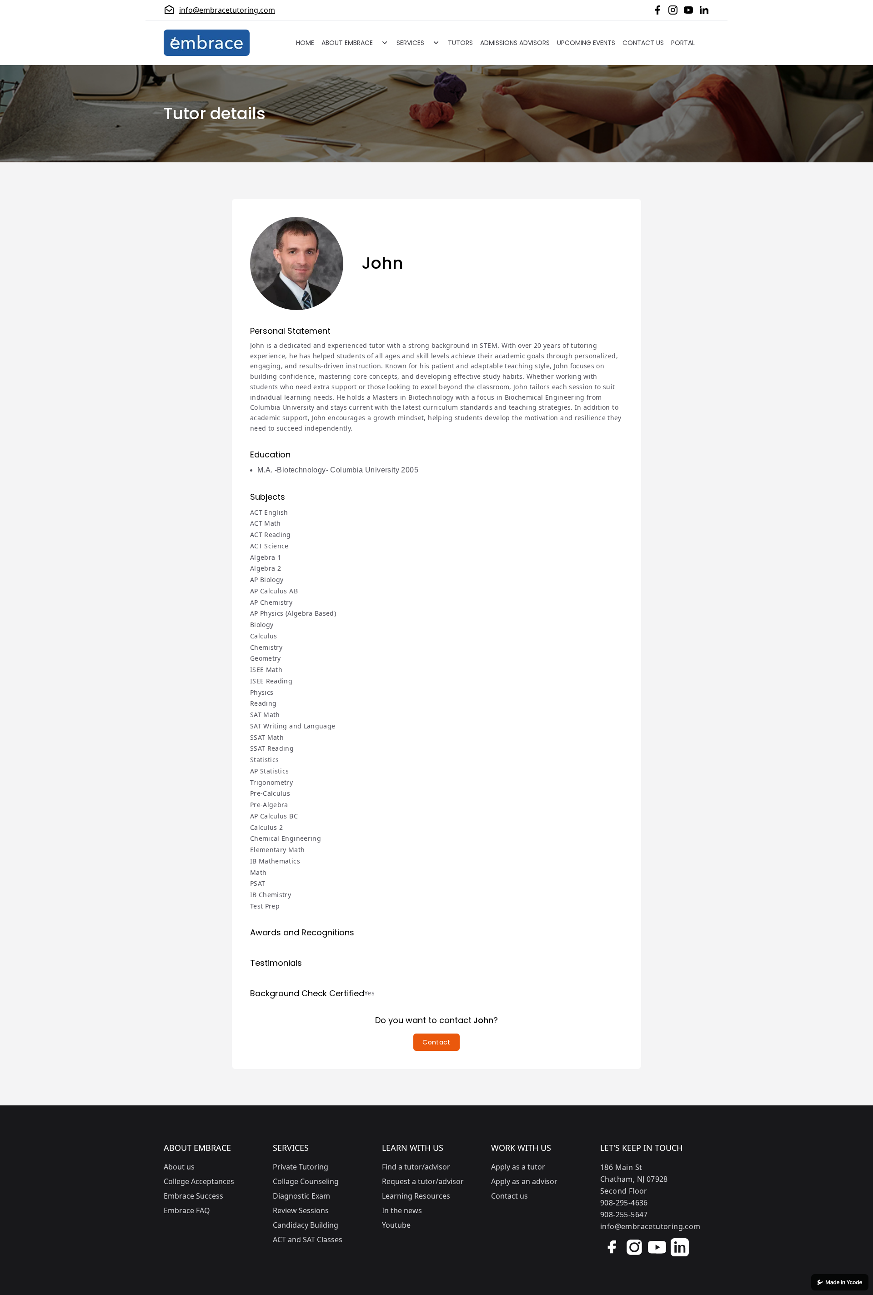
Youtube (396, 1225)
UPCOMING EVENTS (586, 42)
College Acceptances (199, 1181)
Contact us (509, 1196)
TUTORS (460, 42)
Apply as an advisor (524, 1181)
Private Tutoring (300, 1167)
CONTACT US (643, 42)
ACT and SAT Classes (307, 1240)
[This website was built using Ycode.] (839, 1282)
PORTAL (683, 42)
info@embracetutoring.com (227, 10)
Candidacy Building (305, 1225)
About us (179, 1167)
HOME (305, 42)
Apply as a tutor (518, 1167)
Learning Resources (416, 1196)
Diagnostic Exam (301, 1196)
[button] (436, 1042)
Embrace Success (193, 1196)
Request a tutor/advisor (423, 1181)
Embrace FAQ (187, 1210)
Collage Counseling (306, 1181)
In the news (402, 1210)
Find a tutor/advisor (416, 1167)
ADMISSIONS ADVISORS (515, 42)
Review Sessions (301, 1210)
